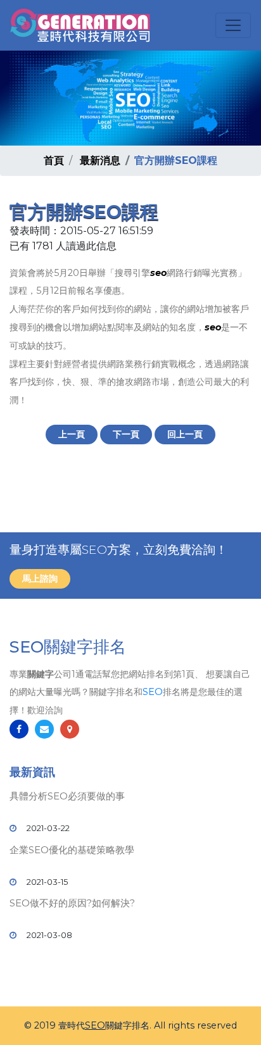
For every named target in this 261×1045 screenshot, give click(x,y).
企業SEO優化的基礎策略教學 (72, 850)
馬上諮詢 (40, 578)
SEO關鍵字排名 (68, 646)
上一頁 (71, 434)
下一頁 (126, 434)
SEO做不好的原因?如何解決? (72, 903)
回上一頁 (185, 434)
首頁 (54, 160)
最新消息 (100, 160)
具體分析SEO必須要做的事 (67, 796)
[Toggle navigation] (233, 25)
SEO (153, 692)
